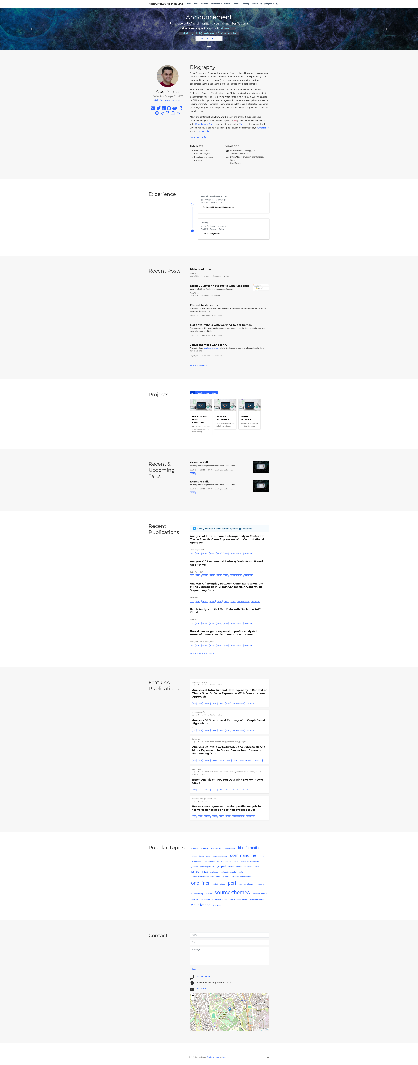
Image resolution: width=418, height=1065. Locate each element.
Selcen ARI (194, 597)
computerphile (202, 131)
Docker (212, 124)
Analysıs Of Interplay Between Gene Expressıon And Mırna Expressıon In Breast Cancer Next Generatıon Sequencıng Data (226, 587)
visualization (201, 905)
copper (261, 856)
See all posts (198, 365)
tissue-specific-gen (219, 899)
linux (205, 871)
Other (214, 393)
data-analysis (196, 861)
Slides (193, 474)
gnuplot (221, 866)
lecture (195, 871)
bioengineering (229, 848)
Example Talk (199, 462)
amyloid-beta (216, 848)
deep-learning (209, 861)
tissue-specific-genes (238, 899)
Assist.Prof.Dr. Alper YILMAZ (166, 3)
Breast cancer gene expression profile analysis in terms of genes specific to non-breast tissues (224, 633)
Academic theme (213, 1057)
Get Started (211, 38)
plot (240, 884)
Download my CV (198, 137)
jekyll (257, 866)
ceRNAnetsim (192, 23)
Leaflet (256, 1030)
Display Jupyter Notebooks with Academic (219, 285)
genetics (194, 866)
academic (194, 848)
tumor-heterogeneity (257, 899)
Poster (212, 553)
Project (212, 601)
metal (241, 872)
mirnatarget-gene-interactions (202, 876)
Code (197, 553)
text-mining (205, 899)
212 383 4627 (203, 976)
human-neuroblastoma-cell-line (240, 866)
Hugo (224, 1057)
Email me (201, 988)
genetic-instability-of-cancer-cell (246, 861)
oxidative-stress (218, 884)
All (192, 393)
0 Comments (216, 276)
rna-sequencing (197, 894)
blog (227, 276)
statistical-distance (260, 894)
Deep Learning (202, 393)
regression (260, 884)
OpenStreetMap (264, 1030)
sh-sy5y (209, 894)
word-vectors (218, 905)
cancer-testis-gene (220, 856)
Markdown (202, 124)
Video (226, 553)
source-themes (232, 892)
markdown (214, 872)
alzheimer (205, 848)
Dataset (204, 553)
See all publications (202, 653)
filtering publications (242, 528)
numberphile (263, 127)
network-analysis (222, 876)
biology (194, 856)
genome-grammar (207, 866)
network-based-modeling (241, 876)
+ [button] (193, 995)
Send (194, 969)
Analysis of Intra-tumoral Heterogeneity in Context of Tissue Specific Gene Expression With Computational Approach (227, 539)
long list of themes (210, 348)
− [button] (193, 998)
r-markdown (248, 884)
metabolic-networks (228, 872)
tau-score (194, 899)
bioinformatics (249, 848)
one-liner (200, 883)
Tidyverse (244, 124)
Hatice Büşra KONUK (197, 550)
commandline (243, 855)
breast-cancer (204, 856)
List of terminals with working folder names (221, 325)
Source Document (236, 553)
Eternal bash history (204, 305)
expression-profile (224, 861)
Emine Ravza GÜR (196, 572)
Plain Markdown (201, 269)
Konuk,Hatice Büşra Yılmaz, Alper (202, 642)
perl (232, 883)
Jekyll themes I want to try (208, 344)
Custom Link (248, 553)
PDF (192, 553)
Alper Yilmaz (194, 273)
